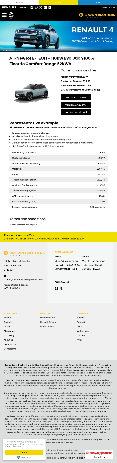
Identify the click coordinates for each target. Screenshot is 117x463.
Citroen (81, 335)
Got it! (24, 452)
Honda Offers (47, 317)
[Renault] (9, 7)
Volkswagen (83, 330)
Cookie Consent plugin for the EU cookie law (24, 457)
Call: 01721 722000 (76, 97)
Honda (19, 2)
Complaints (10, 348)
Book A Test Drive (75, 112)
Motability (9, 335)
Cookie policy (51, 457)
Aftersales (9, 330)
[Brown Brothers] (97, 15)
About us (8, 339)
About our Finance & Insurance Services (58, 450)
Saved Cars (108, 7)
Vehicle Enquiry (75, 104)
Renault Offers (48, 322)
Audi (79, 339)
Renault (59, 2)
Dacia (7, 326)
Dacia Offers (47, 326)
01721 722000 (13, 287)
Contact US (10, 344)
